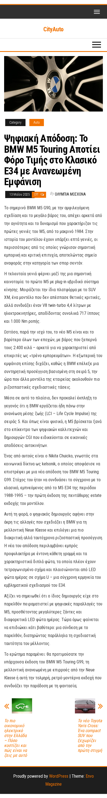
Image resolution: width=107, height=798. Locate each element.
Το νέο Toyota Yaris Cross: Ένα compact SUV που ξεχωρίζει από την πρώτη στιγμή (90, 735)
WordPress (58, 776)
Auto (36, 122)
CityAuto (53, 29)
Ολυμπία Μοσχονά (70, 194)
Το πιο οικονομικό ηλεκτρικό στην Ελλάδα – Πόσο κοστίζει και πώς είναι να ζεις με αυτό (15, 738)
